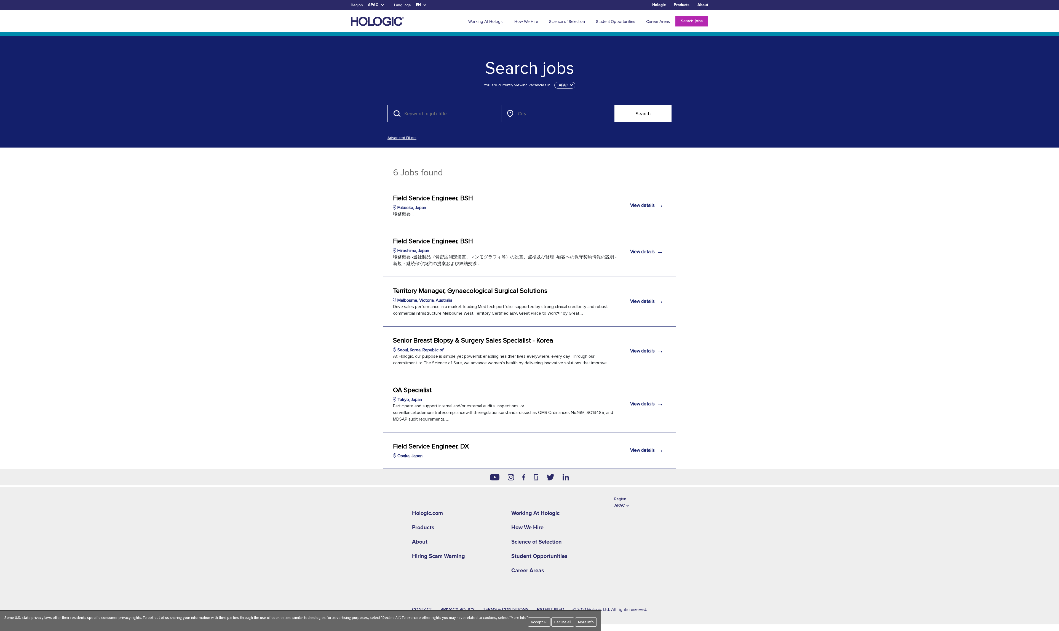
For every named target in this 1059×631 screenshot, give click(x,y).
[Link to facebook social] (524, 477)
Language (402, 5)
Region (357, 5)
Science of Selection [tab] (567, 21)
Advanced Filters (401, 137)
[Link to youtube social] (494, 477)
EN (418, 4)
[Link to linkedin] (566, 477)
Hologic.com (427, 513)
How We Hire (527, 527)
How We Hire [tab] (526, 21)
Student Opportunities (539, 556)
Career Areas (527, 570)
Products (681, 4)
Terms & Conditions (506, 609)
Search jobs (692, 20)
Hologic (659, 4)
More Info (586, 621)
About (702, 4)
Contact (422, 609)
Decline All (562, 621)
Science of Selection (536, 542)
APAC (373, 4)
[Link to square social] (536, 477)
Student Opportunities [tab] (615, 21)
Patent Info (550, 609)
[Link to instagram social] (511, 477)
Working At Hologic (535, 513)
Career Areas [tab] (658, 21)
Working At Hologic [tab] (485, 21)
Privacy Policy (457, 609)
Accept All (539, 621)
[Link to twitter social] (550, 477)
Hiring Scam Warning (438, 556)
